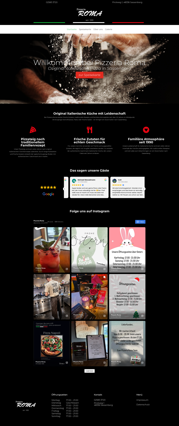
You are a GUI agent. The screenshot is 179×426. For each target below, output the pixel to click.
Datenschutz (143, 404)
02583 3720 (51, 2)
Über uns (98, 30)
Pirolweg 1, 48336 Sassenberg (127, 2)
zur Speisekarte (89, 75)
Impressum (142, 400)
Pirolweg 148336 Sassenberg (103, 404)
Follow (142, 222)
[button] (143, 188)
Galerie (108, 30)
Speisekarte (85, 30)
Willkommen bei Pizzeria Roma (89, 62)
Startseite (72, 30)
